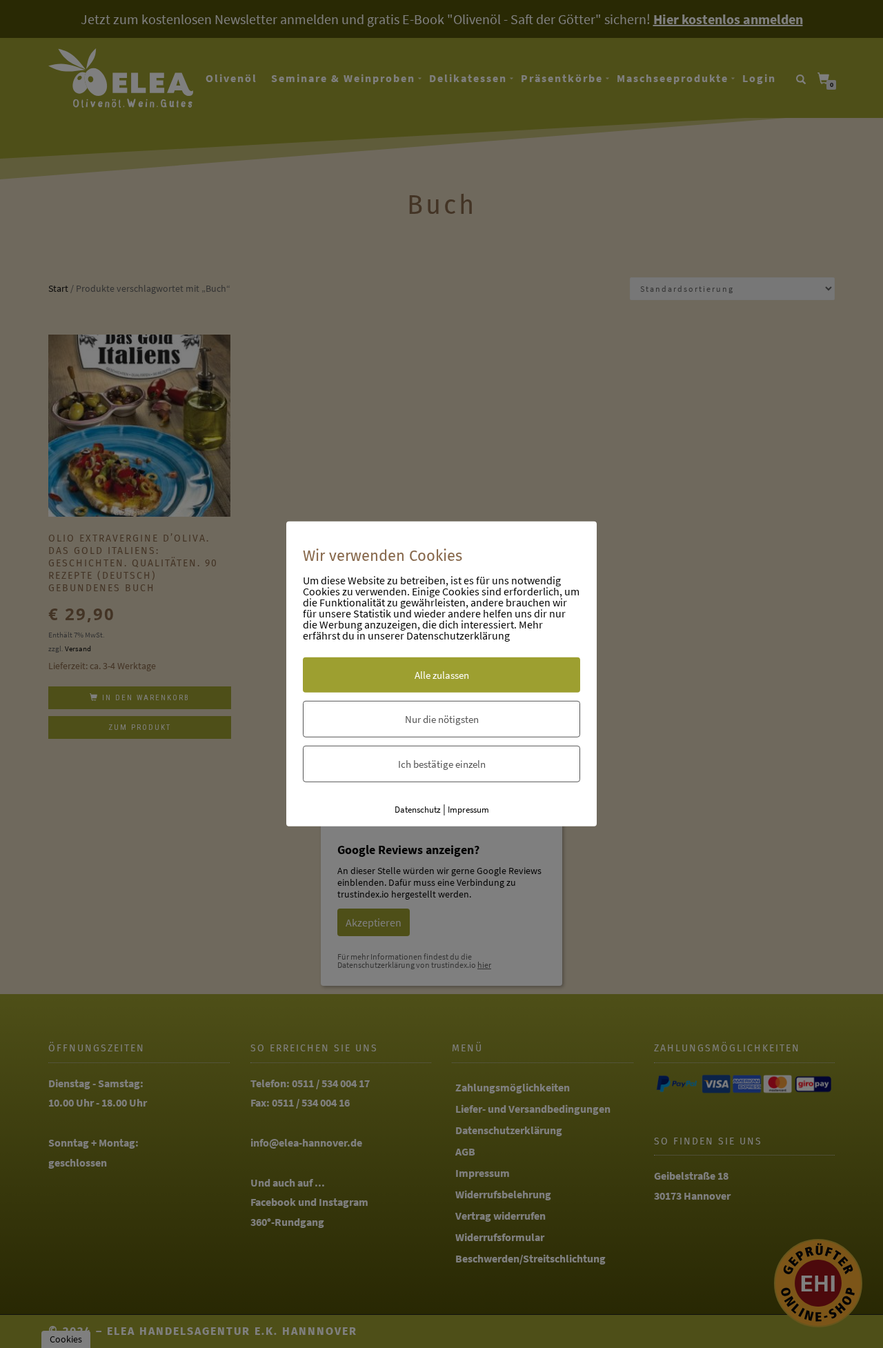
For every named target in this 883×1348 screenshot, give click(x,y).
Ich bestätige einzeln (442, 763)
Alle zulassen (442, 674)
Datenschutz (418, 809)
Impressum (468, 809)
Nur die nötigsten (442, 718)
